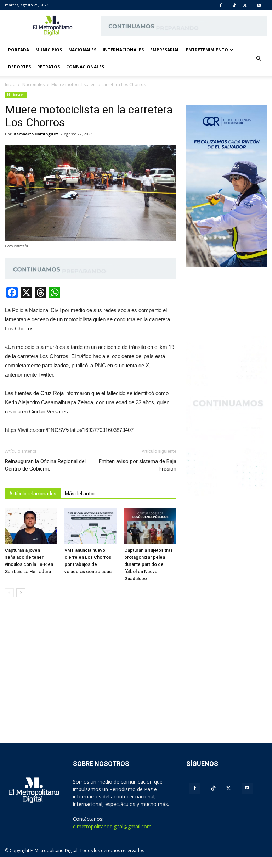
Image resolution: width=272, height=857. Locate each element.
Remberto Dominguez (35, 134)
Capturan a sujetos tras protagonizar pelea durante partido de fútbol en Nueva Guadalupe (148, 564)
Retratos (48, 67)
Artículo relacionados (32, 493)
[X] (245, 5)
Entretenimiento (207, 50)
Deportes (19, 67)
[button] (258, 58)
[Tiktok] (234, 5)
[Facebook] (220, 5)
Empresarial (165, 50)
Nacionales (82, 50)
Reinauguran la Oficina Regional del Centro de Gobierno (45, 465)
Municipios (48, 50)
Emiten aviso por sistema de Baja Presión (137, 465)
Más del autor (80, 493)
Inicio (10, 85)
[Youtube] (259, 5)
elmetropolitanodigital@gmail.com (112, 826)
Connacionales (85, 67)
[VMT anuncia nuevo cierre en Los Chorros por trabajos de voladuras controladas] (90, 526)
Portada (18, 50)
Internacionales (123, 50)
